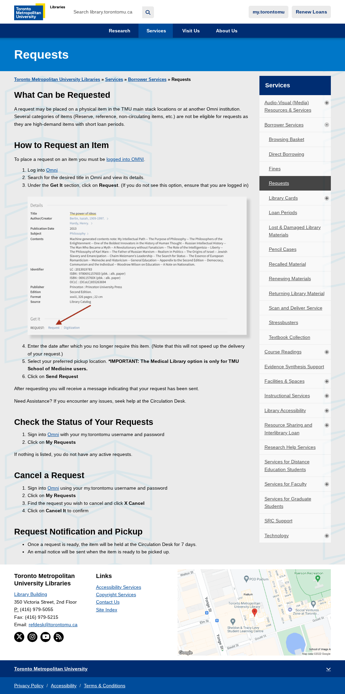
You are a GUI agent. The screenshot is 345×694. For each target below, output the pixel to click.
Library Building (30, 594)
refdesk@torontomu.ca (53, 624)
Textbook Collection (289, 337)
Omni (52, 170)
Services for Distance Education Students (287, 465)
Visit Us (190, 30)
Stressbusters (283, 322)
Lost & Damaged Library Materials (295, 231)
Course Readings (283, 351)
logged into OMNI (125, 159)
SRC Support (278, 520)
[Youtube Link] (45, 637)
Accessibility (63, 685)
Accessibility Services (118, 587)
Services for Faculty (285, 484)
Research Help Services (290, 447)
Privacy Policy (28, 685)
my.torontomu (269, 12)
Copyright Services (116, 594)
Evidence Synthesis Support (294, 366)
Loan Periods (283, 212)
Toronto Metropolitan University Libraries (57, 79)
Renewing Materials (290, 278)
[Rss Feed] (59, 637)
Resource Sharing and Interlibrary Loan (288, 428)
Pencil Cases (282, 249)
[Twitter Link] (19, 637)
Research (118, 30)
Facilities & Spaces (284, 381)
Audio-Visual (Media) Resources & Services (287, 106)
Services (155, 30)
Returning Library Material (296, 293)
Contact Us (108, 602)
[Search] (148, 12)
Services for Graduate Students (287, 502)
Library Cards (283, 198)
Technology (276, 535)
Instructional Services (287, 395)
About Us (226, 30)
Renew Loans (311, 12)
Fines (275, 168)
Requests (279, 183)
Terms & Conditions (104, 685)
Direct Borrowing (286, 154)
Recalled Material (287, 264)
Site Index (106, 609)
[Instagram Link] (32, 637)
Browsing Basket (286, 139)
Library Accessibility (285, 410)
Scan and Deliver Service (295, 308)
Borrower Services (147, 79)
